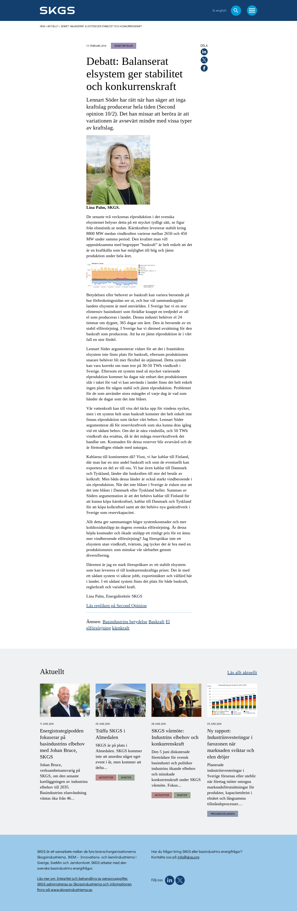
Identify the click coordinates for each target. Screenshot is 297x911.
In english (219, 10)
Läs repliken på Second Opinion (116, 605)
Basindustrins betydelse (125, 621)
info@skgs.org (188, 856)
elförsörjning (98, 628)
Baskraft (156, 621)
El (168, 621)
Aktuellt (52, 26)
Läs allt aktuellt (242, 672)
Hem (42, 26)
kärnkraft (120, 628)
